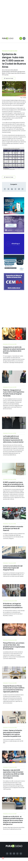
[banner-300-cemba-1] (14, 273)
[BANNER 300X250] (14, 198)
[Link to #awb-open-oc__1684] (24, 38)
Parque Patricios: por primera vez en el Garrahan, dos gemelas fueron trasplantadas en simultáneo (14, 646)
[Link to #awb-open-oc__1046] (20, 38)
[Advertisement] (14, 17)
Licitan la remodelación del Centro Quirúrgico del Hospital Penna (13, 568)
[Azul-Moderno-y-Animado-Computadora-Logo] (14, 234)
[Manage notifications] (3, 858)
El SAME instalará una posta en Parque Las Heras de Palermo (13, 528)
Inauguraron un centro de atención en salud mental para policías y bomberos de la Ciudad (14, 350)
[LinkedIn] (12, 189)
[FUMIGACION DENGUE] (14, 81)
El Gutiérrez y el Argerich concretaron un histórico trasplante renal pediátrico (12, 605)
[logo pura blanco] (14, 845)
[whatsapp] (17, 853)
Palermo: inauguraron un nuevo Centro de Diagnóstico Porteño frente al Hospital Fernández (13, 393)
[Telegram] (18, 189)
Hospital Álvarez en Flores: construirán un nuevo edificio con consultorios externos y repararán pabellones (13, 689)
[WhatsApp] (15, 189)
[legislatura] (14, 216)
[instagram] (14, 853)
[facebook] (7, 853)
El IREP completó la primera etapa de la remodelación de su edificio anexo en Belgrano (13, 484)
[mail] (20, 853)
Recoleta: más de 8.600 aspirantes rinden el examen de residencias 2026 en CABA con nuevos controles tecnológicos (13, 774)
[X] (8, 189)
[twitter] (10, 853)
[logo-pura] (8, 38)
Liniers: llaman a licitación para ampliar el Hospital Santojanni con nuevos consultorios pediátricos (12, 733)
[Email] (22, 189)
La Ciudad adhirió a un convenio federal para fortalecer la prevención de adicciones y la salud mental (13, 439)
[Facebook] (4, 189)
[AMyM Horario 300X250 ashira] (14, 255)
